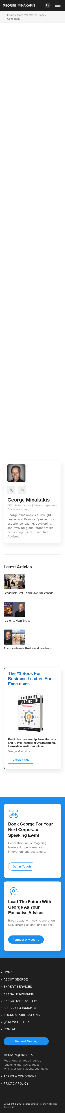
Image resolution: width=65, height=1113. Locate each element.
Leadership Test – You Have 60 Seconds (28, 592)
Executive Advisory (20, 1001)
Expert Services (18, 986)
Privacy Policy (16, 1083)
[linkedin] (22, 490)
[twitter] (11, 490)
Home (10, 14)
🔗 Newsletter (16, 1022)
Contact (11, 1029)
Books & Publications (22, 1014)
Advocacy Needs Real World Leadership (28, 648)
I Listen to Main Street (17, 620)
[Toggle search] (48, 5)
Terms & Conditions (20, 1076)
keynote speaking (19, 993)
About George (16, 979)
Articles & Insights (20, 1007)
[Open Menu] (57, 5)
